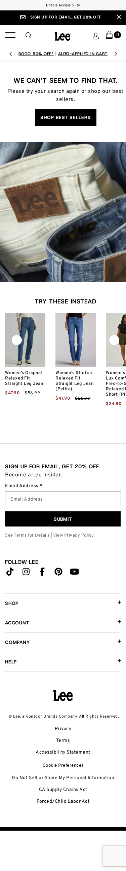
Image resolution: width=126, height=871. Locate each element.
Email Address (22, 486)
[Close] (119, 17)
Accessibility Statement (63, 752)
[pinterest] (58, 573)
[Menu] (10, 36)
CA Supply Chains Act (63, 790)
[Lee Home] (63, 36)
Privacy (63, 729)
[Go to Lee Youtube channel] (75, 573)
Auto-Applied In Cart (83, 54)
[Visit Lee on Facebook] (42, 573)
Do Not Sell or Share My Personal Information (63, 778)
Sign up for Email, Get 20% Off (65, 17)
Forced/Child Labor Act (63, 801)
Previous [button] (10, 55)
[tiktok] (10, 573)
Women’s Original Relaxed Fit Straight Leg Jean (24, 378)
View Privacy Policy (73, 535)
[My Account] (96, 36)
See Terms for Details (27, 535)
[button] (28, 35)
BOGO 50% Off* (36, 54)
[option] (63, 53)
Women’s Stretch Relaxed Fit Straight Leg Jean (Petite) (74, 381)
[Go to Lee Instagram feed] (26, 573)
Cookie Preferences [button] (63, 765)
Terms (63, 740)
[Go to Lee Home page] (63, 695)
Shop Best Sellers (65, 117)
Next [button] (115, 55)
